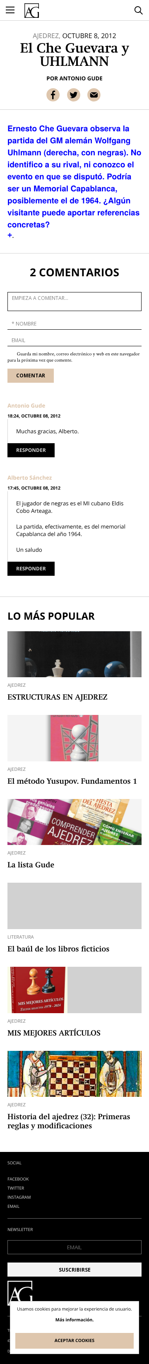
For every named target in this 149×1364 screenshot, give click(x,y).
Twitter (15, 1188)
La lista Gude (30, 865)
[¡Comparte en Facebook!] (53, 95)
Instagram (19, 1197)
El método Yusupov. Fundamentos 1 (72, 782)
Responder (31, 450)
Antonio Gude (80, 78)
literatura (20, 937)
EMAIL (13, 1206)
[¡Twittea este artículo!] (73, 95)
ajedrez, (46, 35)
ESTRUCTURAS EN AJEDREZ (57, 698)
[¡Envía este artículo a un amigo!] (94, 95)
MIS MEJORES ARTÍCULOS (54, 1034)
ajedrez (16, 685)
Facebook (18, 1179)
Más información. (74, 1320)
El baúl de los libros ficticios (58, 950)
